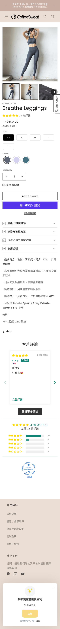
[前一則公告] (6, 5)
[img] (20, 355)
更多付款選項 (30, 213)
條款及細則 (13, 544)
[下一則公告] (54, 5)
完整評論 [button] (17, 399)
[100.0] (28, 468)
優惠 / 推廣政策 (15, 521)
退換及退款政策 (15, 528)
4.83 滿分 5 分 (39, 425)
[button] (6, 16)
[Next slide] (55, 382)
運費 (13, 126)
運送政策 (11, 514)
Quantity (7, 170)
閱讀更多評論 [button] (30, 412)
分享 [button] (8, 331)
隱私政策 (11, 536)
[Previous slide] (5, 382)
